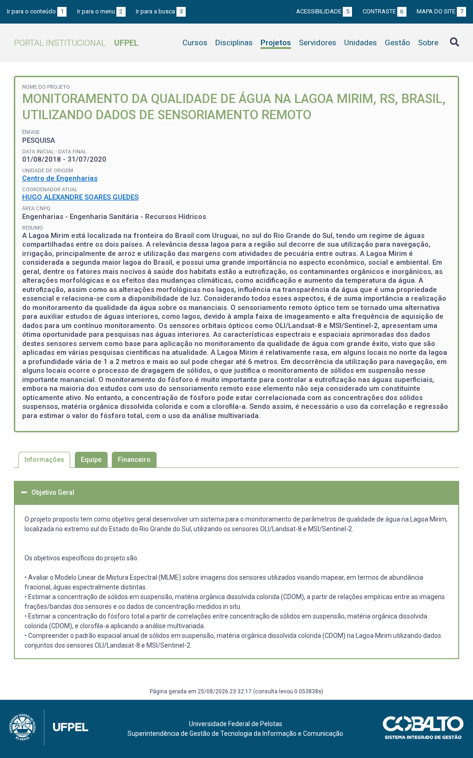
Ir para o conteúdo (35, 11)
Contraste (383, 11)
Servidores (317, 42)
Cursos (194, 42)
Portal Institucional (76, 43)
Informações (44, 459)
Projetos (276, 42)
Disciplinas (234, 42)
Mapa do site (440, 11)
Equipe (91, 459)
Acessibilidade (322, 11)
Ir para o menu (100, 11)
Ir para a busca (159, 11)
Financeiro (134, 459)
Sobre (428, 42)
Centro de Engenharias (59, 178)
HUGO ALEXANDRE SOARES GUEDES (80, 197)
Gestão (397, 42)
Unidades (360, 42)
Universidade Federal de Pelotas (235, 724)
